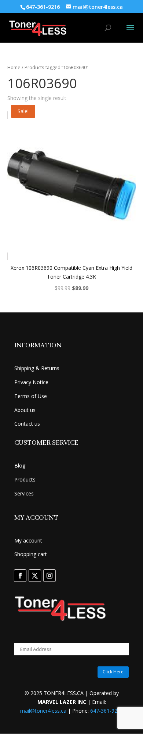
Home (14, 67)
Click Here (113, 672)
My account (28, 540)
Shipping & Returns (36, 368)
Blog (19, 465)
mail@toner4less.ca (43, 710)
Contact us (27, 423)
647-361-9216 (106, 710)
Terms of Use (30, 396)
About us (25, 410)
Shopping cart (30, 554)
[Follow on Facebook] (20, 575)
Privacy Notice (31, 382)
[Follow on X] (35, 575)
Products (25, 479)
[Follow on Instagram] (49, 575)
